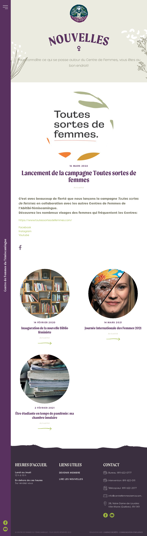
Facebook (25, 227)
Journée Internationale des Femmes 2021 (113, 328)
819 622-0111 (129, 480)
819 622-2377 (129, 488)
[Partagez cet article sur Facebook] (20, 247)
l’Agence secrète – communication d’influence (123, 532)
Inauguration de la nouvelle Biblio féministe (44, 330)
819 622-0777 (124, 472)
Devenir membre (69, 472)
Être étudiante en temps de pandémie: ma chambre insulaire (44, 415)
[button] (5, 7)
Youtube (24, 235)
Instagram (25, 231)
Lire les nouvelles (71, 479)
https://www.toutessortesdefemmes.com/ (45, 220)
